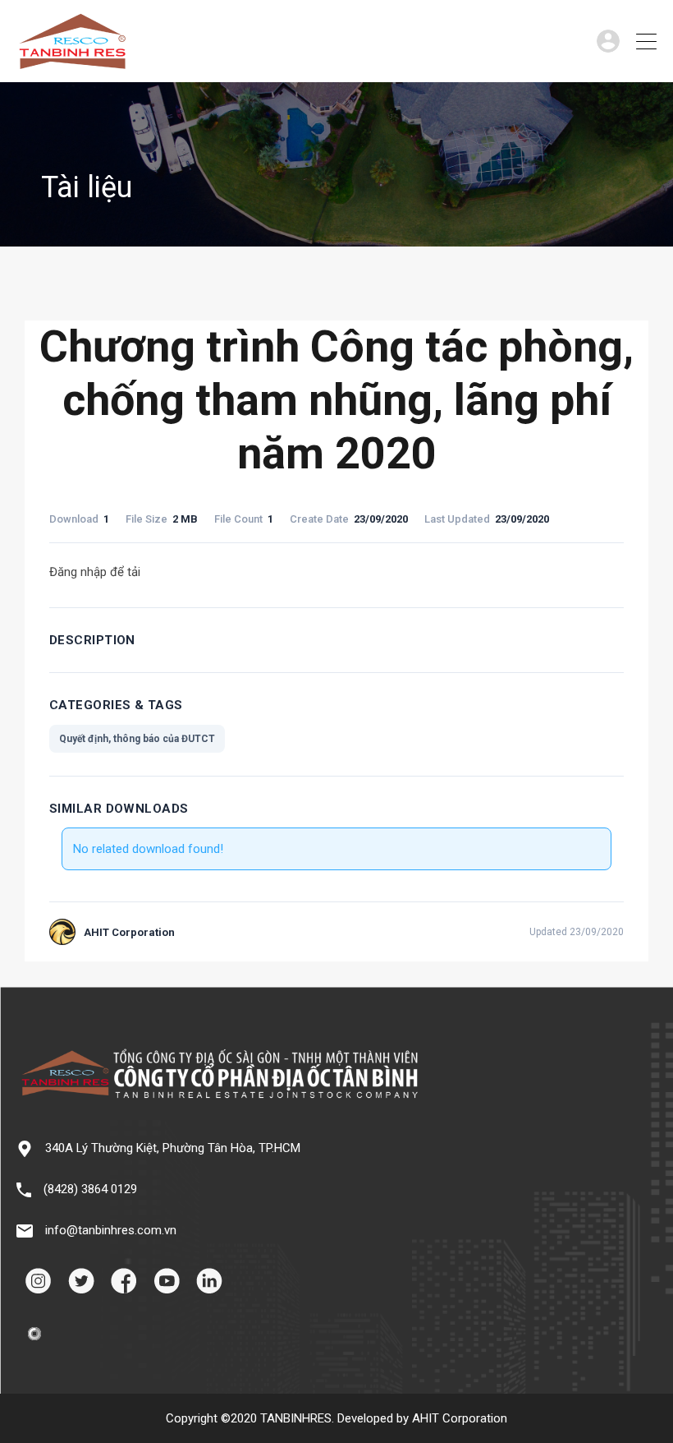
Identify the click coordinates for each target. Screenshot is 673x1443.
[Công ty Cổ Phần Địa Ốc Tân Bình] (72, 62)
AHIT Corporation (459, 1418)
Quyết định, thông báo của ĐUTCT (137, 739)
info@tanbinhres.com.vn (110, 1230)
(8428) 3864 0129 (90, 1189)
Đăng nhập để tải (94, 572)
